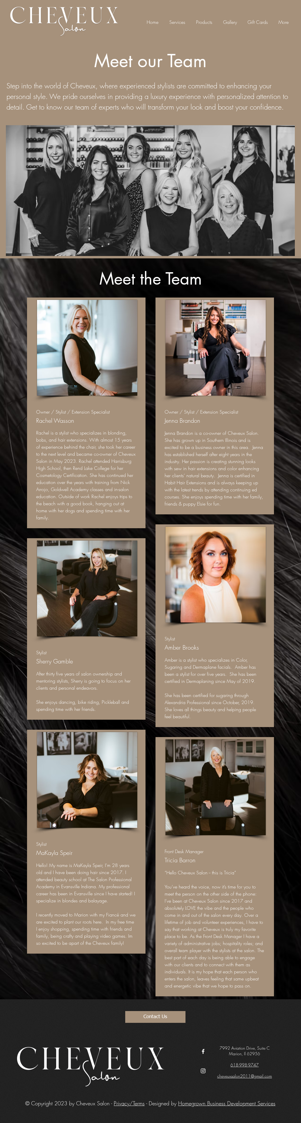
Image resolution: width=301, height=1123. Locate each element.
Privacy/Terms (129, 1103)
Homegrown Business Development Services (226, 1103)
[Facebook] (203, 1051)
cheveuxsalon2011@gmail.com (244, 1076)
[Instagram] (203, 1071)
